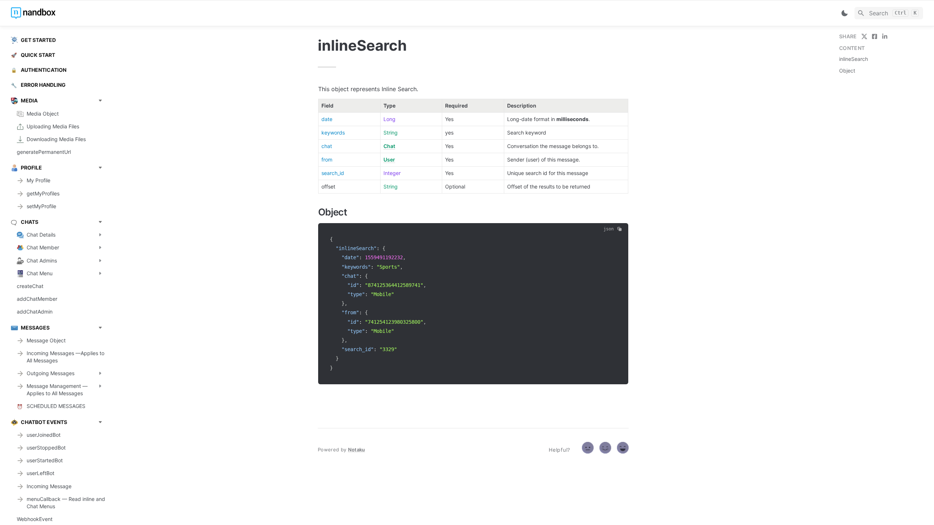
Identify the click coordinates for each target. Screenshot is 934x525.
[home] (62, 13)
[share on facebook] (874, 36)
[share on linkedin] (885, 36)
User (389, 159)
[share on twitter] (864, 36)
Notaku (356, 449)
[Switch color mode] (845, 13)
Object (847, 70)
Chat (389, 146)
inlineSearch (853, 59)
